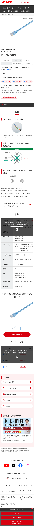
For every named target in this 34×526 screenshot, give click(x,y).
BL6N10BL (23, 367)
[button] (17, 334)
